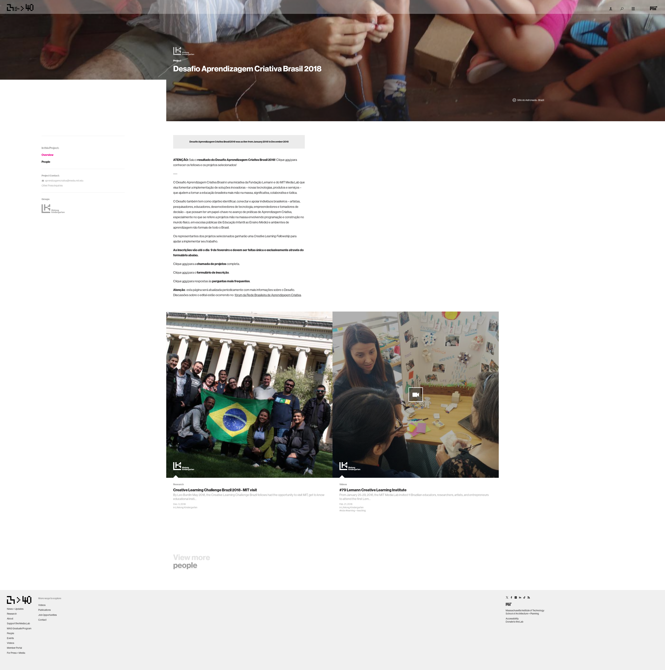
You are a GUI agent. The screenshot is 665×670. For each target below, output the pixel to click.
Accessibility (512, 618)
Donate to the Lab (514, 621)
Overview (48, 155)
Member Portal (14, 647)
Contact (42, 619)
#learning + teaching (355, 510)
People (46, 161)
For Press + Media (16, 652)
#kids (342, 510)
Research (12, 613)
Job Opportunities (47, 615)
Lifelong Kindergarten (186, 507)
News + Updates (15, 608)
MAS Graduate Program (19, 628)
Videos (10, 643)
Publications (44, 610)
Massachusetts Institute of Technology (525, 610)
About (10, 618)
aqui (288, 160)
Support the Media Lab (18, 623)
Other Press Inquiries (52, 185)
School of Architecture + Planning (522, 613)
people (185, 565)
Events (10, 638)
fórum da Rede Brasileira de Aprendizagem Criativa (268, 295)
